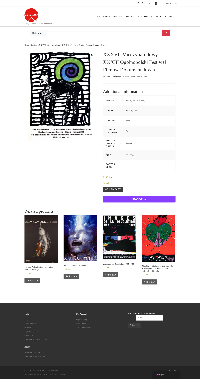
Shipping (27, 319)
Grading (27, 327)
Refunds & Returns (31, 323)
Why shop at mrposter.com (34, 356)
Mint (128, 121)
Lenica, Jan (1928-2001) (135, 100)
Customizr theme (59, 374)
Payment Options (31, 331)
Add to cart (113, 189)
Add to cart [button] (32, 280)
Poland (129, 143)
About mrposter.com (32, 352)
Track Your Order (83, 327)
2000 (128, 166)
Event (132, 77)
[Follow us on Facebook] (138, 3)
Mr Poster (35, 370)
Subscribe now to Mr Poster (141, 313)
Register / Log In (82, 319)
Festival (34, 45)
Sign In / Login (172, 3)
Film (145, 77)
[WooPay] (139, 199)
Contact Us (28, 335)
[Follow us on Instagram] (142, 3)
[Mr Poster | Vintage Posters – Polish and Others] (31, 14)
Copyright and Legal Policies (35, 339)
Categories (37, 33)
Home (26, 45)
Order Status (81, 323)
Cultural (125, 77)
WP (35, 374)
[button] (92, 55)
